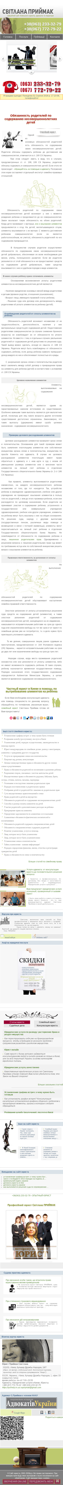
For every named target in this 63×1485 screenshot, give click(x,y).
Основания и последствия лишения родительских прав (27, 783)
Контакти (55, 37)
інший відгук (10, 937)
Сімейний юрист (48, 132)
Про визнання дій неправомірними (22, 1320)
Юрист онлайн (11, 1050)
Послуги (23, 37)
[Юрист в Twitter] (45, 1413)
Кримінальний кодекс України (15, 1181)
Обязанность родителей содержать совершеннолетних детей (29, 824)
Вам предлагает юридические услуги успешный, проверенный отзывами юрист (44, 891)
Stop (31, 73)
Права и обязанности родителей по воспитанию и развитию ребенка (32, 770)
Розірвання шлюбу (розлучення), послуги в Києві (25, 739)
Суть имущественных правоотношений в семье (24, 793)
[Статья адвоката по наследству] (22, 57)
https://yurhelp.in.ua (11, 1387)
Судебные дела (17, 1025)
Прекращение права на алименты (18, 810)
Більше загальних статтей (50, 1084)
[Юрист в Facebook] (49, 1413)
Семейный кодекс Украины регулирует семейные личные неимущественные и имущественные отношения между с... (51, 1133)
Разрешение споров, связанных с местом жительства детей (28, 773)
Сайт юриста (14, 1473)
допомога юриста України (14, 1185)
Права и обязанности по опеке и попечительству (24, 855)
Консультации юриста (47, 1025)
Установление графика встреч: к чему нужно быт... (25, 1177)
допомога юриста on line (13, 1183)
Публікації (39, 37)
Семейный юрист (47, 1022)
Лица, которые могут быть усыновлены (20, 834)
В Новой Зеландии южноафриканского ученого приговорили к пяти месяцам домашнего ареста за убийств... (27, 1152)
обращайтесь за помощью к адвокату (32, 169)
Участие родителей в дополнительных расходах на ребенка (28, 807)
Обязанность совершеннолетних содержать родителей (26, 827)
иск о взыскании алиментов (48, 224)
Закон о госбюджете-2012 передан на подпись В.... (24, 1179)
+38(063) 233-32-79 (42, 24)
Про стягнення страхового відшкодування (26, 1301)
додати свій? (42, 937)
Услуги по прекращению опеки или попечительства (25, 756)
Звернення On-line (15, 1481)
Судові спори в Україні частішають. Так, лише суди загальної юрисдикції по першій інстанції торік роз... (27, 1133)
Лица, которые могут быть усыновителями (22, 838)
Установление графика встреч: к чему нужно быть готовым (29, 736)
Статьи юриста (17, 1022)
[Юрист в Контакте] (41, 1413)
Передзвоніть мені (41, 1481)
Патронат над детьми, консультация (19, 759)
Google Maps (19, 1413)
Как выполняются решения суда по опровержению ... (25, 1187)
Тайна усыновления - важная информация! (22, 844)
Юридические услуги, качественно (21, 1067)
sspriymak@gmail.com (30, 1387)
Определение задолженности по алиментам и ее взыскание (28, 814)
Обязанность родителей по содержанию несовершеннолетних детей (32, 800)
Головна (7, 37)
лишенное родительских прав (25, 539)
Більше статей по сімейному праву (45, 861)
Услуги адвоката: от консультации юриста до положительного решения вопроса (44, 872)
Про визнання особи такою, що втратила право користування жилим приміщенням (28, 1281)
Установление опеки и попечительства (20, 841)
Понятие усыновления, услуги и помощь (21, 831)
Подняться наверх (54, 1417)
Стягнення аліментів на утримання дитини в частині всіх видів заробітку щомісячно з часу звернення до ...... (50, 1153)
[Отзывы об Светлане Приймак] (7, 921)
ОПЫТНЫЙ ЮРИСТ (41, 1195)
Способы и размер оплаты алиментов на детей (23, 804)
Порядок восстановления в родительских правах (24, 787)
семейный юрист (9, 708)
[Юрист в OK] (53, 1413)
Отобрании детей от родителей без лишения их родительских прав (32, 790)
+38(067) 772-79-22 (42, 29)
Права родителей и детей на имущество (20, 797)
